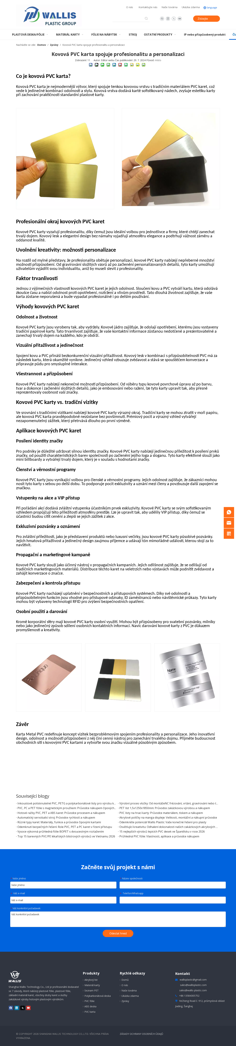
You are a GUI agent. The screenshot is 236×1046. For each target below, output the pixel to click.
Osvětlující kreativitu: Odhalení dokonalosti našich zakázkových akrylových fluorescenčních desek (169, 827)
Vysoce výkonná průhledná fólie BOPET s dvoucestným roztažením (60, 831)
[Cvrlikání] (174, 18)
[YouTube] (179, 18)
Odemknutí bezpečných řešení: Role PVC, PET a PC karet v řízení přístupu (64, 827)
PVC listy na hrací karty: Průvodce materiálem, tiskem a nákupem (161, 813)
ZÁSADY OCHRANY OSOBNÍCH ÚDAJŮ (141, 1033)
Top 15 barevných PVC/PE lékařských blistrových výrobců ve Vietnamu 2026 (66, 836)
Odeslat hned (118, 933)
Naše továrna (169, 7)
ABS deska (90, 1006)
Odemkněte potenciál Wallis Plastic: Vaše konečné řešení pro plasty (162, 822)
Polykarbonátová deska (97, 995)
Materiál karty (92, 985)
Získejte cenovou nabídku (203, 19)
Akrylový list (91, 979)
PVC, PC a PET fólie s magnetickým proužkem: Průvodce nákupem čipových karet (67, 808)
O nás (129, 7)
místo (158, 60)
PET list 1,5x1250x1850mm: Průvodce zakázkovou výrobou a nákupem (164, 808)
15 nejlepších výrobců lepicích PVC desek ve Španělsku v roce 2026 (162, 831)
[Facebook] (162, 18)
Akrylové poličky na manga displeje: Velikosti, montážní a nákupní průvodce (168, 817)
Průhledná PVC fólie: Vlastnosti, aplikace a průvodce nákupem (159, 836)
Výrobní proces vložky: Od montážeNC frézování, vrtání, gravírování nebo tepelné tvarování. (169, 803)
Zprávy (125, 1001)
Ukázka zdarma (191, 7)
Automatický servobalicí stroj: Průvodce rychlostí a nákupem (56, 817)
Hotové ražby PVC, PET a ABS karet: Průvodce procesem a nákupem (61, 813)
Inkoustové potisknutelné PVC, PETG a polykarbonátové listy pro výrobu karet (67, 803)
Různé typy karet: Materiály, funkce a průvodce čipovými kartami (59, 822)
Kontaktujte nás (148, 7)
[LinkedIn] (168, 18)
